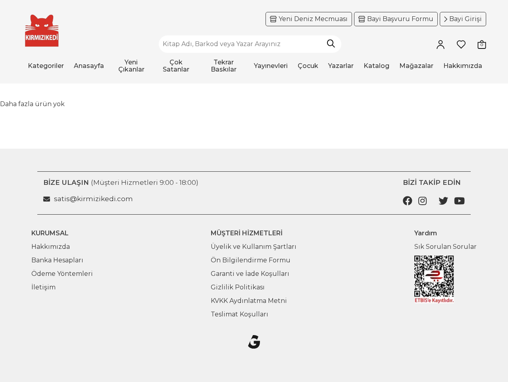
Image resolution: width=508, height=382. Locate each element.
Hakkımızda (50, 246)
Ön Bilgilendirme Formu (251, 260)
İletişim (43, 287)
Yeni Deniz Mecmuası (313, 19)
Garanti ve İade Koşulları (250, 273)
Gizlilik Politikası (238, 287)
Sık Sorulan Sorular (445, 246)
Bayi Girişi (465, 19)
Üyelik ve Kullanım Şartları (253, 246)
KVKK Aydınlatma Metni (249, 300)
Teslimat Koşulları (239, 314)
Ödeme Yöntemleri (62, 273)
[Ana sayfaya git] (42, 31)
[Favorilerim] (461, 44)
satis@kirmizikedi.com (93, 199)
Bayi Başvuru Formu (400, 19)
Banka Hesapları (57, 260)
